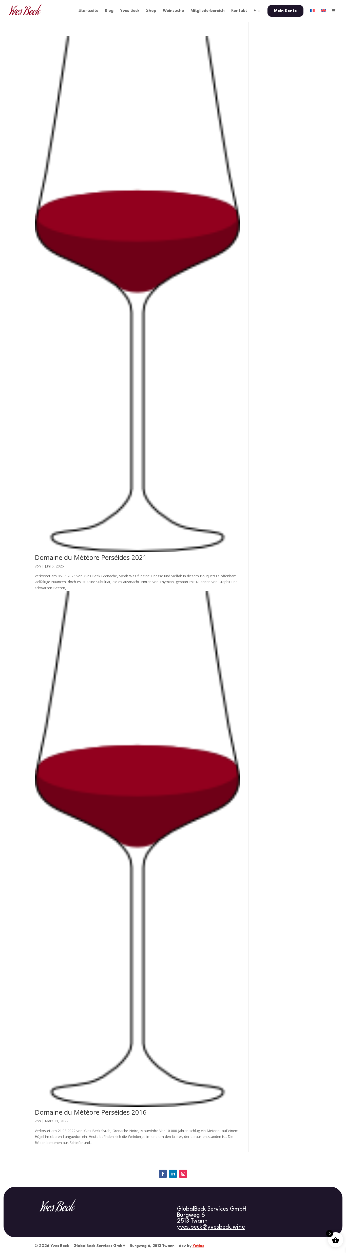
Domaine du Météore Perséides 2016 (91, 1112)
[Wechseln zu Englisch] (323, 15)
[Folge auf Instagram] (183, 1174)
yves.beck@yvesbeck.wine (211, 1227)
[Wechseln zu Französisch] (312, 15)
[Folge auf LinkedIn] (173, 1174)
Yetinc (198, 1246)
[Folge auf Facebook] (163, 1174)
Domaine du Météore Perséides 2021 (91, 557)
